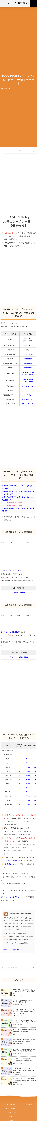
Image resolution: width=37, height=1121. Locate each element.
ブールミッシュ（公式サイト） (11, 897)
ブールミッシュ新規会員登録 (18, 657)
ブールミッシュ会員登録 (9, 632)
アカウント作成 (28, 354)
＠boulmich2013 (27, 379)
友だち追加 (27, 395)
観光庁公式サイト (27, 399)
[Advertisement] (18, 182)
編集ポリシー (18, 949)
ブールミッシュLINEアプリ (10, 571)
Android (30, 404)
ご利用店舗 (7, 864)
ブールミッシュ (28, 338)
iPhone (24, 404)
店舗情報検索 (28, 359)
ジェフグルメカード (10, 860)
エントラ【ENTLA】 (18, 3)
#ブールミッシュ (27, 374)
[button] (33, 3)
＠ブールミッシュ (27, 386)
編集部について (8, 949)
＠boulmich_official (27, 372)
